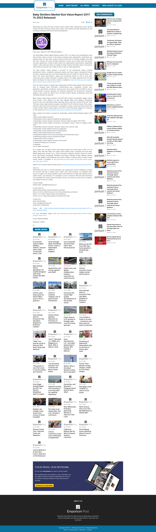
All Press (84, 6)
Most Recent (72, 6)
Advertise (82, 530)
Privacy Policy (73, 530)
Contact (96, 6)
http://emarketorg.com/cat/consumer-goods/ (77, 164)
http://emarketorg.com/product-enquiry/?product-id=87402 (63, 110)
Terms (65, 530)
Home (60, 6)
